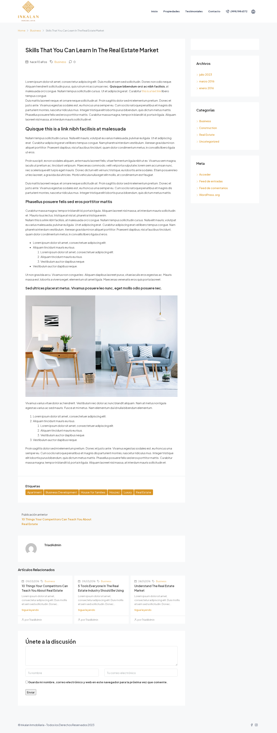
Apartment (34, 492)
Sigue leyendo (30, 609)
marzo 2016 (206, 81)
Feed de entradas (211, 181)
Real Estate (143, 492)
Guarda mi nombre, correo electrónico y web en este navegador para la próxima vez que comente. (98, 682)
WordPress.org (209, 194)
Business (35, 30)
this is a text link (151, 91)
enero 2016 (206, 88)
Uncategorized (209, 141)
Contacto (214, 11)
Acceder (205, 174)
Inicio (154, 11)
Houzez (114, 492)
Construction (208, 128)
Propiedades (171, 11)
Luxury (128, 492)
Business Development (61, 492)
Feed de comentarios (213, 188)
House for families (93, 492)
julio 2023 (205, 74)
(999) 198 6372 (238, 11)
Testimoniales (194, 11)
